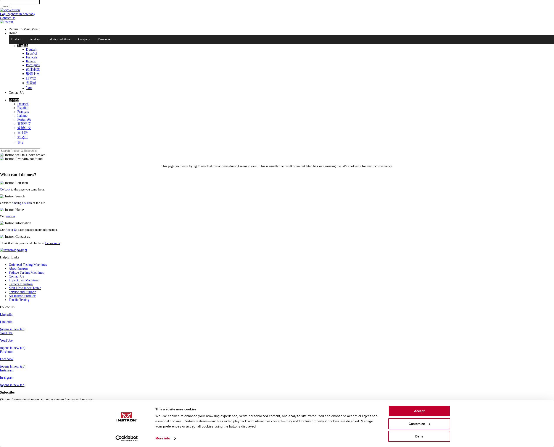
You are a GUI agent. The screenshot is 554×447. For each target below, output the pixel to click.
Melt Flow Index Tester (25, 288)
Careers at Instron (21, 284)
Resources (104, 39)
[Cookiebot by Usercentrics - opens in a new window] (127, 438)
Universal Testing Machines (28, 264)
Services (34, 39)
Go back (5, 189)
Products (16, 39)
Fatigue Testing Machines (26, 272)
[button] (22, 45)
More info (162, 438)
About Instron (18, 268)
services (10, 216)
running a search (22, 203)
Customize (417, 424)
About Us (11, 229)
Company (84, 39)
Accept (419, 411)
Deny (419, 436)
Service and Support (22, 292)
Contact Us (16, 276)
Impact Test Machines (24, 280)
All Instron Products (22, 296)
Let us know (52, 243)
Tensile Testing (19, 300)
